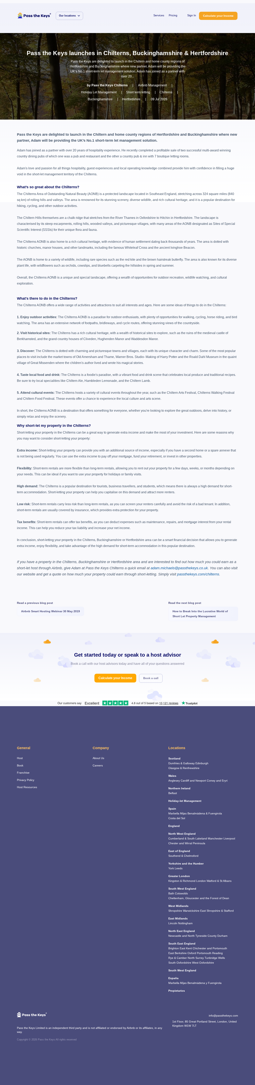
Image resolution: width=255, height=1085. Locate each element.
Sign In (191, 15)
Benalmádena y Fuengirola (204, 983)
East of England (179, 851)
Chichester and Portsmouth (210, 948)
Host (20, 758)
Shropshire (175, 910)
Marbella (173, 813)
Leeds (178, 868)
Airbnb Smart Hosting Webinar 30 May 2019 (50, 611)
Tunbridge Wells (215, 957)
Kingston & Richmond (181, 880)
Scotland (174, 758)
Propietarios (176, 990)
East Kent (186, 948)
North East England (181, 931)
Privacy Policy (25, 780)
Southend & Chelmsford (183, 855)
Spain (172, 808)
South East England (181, 943)
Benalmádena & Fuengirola (204, 813)
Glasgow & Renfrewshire (183, 768)
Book (20, 765)
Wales (172, 775)
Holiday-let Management (184, 800)
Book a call (150, 678)
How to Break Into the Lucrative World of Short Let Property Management (200, 614)
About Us (98, 758)
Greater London (179, 876)
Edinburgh (201, 763)
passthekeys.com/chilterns (198, 574)
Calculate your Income (218, 15)
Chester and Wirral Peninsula (186, 843)
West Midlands (178, 906)
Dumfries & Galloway (181, 763)
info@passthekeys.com (223, 1015)
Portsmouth (204, 953)
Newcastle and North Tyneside (187, 935)
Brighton (173, 948)
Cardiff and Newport (193, 780)
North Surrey (196, 957)
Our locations (67, 15)
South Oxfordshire (179, 962)
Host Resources (27, 787)
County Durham (218, 935)
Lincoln (172, 923)
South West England (182, 888)
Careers (98, 765)
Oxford (191, 953)
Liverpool (229, 838)
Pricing (173, 15)
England (174, 826)
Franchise (23, 772)
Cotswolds (181, 893)
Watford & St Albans (219, 880)
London (201, 880)
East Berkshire (177, 953)
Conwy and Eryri (217, 780)
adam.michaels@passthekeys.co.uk (179, 568)
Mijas (183, 813)
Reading (217, 953)
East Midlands (178, 918)
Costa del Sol (176, 818)
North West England (182, 833)
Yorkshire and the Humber (186, 863)
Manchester (215, 838)
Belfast (172, 793)
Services (158, 15)
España (173, 978)
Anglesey (174, 780)
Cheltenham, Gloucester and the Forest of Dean (198, 898)
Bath (171, 893)
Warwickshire (191, 910)
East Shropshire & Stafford (217, 910)
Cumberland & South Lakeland (187, 838)
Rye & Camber (177, 957)
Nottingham (185, 923)
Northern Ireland (179, 788)
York (171, 868)
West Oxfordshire (203, 962)
